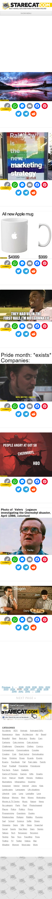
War (35, 841)
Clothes (30, 746)
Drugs (22, 758)
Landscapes (7, 790)
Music (25, 801)
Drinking (13, 758)
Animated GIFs (36, 731)
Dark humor (24, 754)
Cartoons (6, 742)
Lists (14, 794)
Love (39, 794)
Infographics (20, 782)
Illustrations (7, 782)
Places (5, 809)
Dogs (4, 758)
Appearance (7, 734)
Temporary (22, 833)
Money (31, 798)
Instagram (6, 786)
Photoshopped (35, 805)
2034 (12, 689)
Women (15, 845)
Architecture (28, 734)
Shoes (37, 821)
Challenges (7, 746)
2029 (27, 687)
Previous (6, 687)
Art (37, 734)
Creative (5, 754)
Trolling (5, 841)
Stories (40, 829)
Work (35, 845)
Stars (32, 829)
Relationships (8, 817)
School (11, 821)
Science (20, 821)
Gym (4, 778)
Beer (14, 738)
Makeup (5, 798)
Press (30, 809)
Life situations (34, 790)
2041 (21, 691)
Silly (22, 825)
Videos (28, 841)
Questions (21, 813)
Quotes (31, 813)
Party (17, 805)
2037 (32, 689)
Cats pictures (32, 742)
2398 (37, 691)
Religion (20, 817)
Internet (25, 786)
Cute (14, 754)
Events (39, 758)
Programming (8, 813)
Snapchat (38, 825)
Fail (23, 762)
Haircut (12, 778)
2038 (39, 689)
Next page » (26, 698)
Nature (33, 801)
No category (7, 805)
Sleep (29, 825)
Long (21, 794)
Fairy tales (32, 762)
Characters (19, 746)
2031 (41, 687)
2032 (47, 687)
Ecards (30, 758)
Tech (13, 833)
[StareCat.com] (26, 5)
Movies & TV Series (11, 801)
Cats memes (18, 742)
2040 (14, 691)
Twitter (19, 841)
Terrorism (34, 833)
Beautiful (6, 738)
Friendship (23, 766)
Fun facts (6, 770)
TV (12, 841)
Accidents (6, 731)
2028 (21, 687)
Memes (15, 798)
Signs (15, 825)
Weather (5, 845)
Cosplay (35, 750)
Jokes (34, 786)
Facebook (15, 762)
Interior (17, 786)
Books (32, 738)
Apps (17, 734)
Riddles (29, 817)
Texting (5, 837)
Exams (5, 762)
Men (23, 798)
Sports (13, 829)
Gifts (31, 774)
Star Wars (23, 829)
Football (12, 766)
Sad (4, 821)
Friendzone (35, 766)
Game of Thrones (9, 774)
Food (4, 766)
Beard (43, 734)
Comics (39, 746)
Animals (23, 731)
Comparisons (8, 750)
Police (13, 809)
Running (39, 817)
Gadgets (25, 770)
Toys (19, 837)
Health (21, 778)
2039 (46, 689)
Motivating (40, 798)
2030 (34, 687)
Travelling (28, 837)
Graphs (39, 774)
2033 (6, 689)
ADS (15, 731)
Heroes (29, 778)
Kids (41, 786)
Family (43, 762)
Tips (13, 837)
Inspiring (31, 782)
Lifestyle (5, 794)
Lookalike (30, 794)
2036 (26, 689)
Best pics (23, 738)
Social (4, 829)
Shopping (6, 825)
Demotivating (37, 754)
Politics (22, 809)
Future (16, 770)
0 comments (5, 109)
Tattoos (5, 833)
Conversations (23, 750)
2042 (27, 691)
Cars (40, 738)
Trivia (37, 837)
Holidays (39, 778)
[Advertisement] (26, 43)
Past (25, 805)
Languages (20, 790)
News (41, 801)
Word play (26, 845)
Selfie (29, 821)
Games (23, 774)
